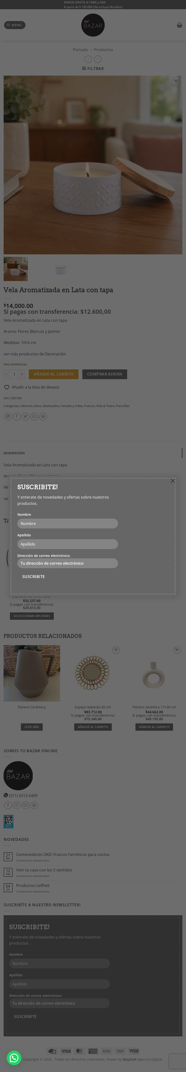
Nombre (24, 514)
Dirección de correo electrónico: (43, 555)
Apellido (24, 535)
